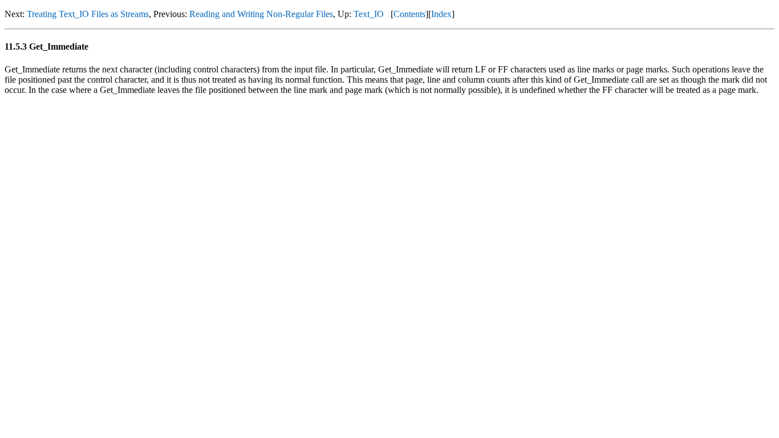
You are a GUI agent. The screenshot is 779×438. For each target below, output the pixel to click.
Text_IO (369, 14)
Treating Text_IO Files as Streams (88, 14)
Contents (409, 14)
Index (441, 14)
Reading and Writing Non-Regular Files (261, 14)
